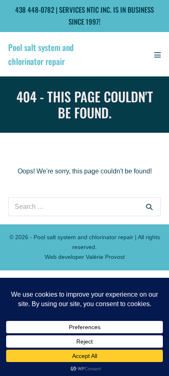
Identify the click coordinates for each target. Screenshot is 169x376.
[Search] (149, 206)
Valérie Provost (105, 257)
